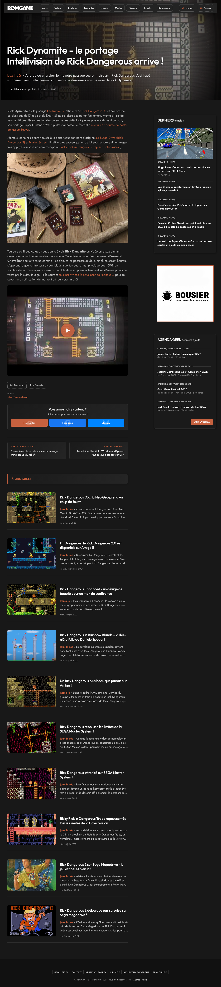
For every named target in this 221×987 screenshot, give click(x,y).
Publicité (115, 972)
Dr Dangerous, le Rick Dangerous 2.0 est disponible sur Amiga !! (91, 545)
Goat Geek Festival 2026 (172, 389)
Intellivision (54, 111)
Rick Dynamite (37, 385)
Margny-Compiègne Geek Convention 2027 (182, 372)
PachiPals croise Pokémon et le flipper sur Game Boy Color (182, 207)
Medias (118, 7)
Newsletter (61, 972)
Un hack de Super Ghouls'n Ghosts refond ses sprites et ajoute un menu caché (184, 243)
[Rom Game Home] (20, 8)
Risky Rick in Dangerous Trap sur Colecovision (90, 147)
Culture (57, 7)
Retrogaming (164, 7)
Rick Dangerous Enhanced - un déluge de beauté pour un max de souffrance (91, 591)
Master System (38, 142)
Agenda (136, 979)
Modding (133, 7)
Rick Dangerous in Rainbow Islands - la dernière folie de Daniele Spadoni (93, 637)
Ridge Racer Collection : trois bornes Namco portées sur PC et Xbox (183, 169)
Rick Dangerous (92, 111)
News (144, 979)
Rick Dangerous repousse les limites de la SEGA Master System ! (91, 729)
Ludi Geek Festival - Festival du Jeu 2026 (181, 407)
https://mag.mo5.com (17, 396)
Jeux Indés (89, 7)
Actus (44, 7)
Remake (148, 7)
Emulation (72, 7)
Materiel (104, 7)
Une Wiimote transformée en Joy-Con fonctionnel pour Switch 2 (184, 188)
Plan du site (160, 972)
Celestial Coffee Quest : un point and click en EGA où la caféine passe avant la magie (184, 225)
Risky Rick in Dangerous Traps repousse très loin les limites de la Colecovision (93, 820)
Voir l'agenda (202, 422)
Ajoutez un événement (136, 972)
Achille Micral (18, 89)
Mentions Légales (95, 972)
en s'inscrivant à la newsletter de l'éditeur (85, 275)
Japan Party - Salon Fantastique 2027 (179, 354)
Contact (77, 972)
